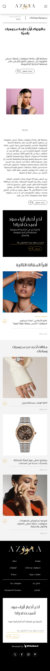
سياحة (14, 574)
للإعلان (37, 590)
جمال (14, 561)
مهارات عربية (35, 574)
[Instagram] (28, 654)
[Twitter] (15, 654)
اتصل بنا (36, 583)
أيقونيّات (13, 567)
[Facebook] (21, 654)
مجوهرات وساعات (38, 18)
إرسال (37, 248)
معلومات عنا (15, 583)
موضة (37, 561)
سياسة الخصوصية (13, 590)
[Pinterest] (35, 654)
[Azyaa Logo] (25, 550)
